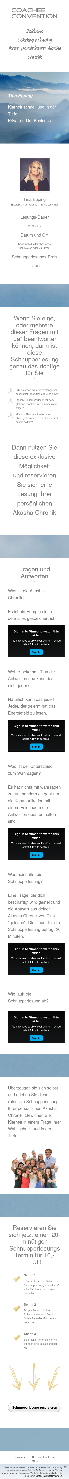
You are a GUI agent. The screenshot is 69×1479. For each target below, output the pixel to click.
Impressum (20, 1457)
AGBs (34, 1461)
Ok (65, 1467)
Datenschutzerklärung (43, 1457)
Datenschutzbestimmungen (49, 1475)
